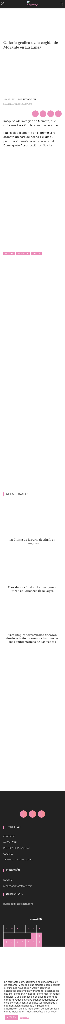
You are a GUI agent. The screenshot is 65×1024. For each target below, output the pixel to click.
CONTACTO (9, 836)
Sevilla (36, 253)
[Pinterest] (50, 113)
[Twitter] (43, 113)
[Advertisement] (32, 459)
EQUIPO (7, 879)
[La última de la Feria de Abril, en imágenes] (32, 519)
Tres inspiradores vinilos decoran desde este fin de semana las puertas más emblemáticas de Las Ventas (32, 638)
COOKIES (8, 853)
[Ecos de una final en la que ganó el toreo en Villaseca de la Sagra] (32, 566)
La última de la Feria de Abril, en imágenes (33, 541)
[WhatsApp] (58, 113)
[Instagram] (32, 814)
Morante (23, 253)
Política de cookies (46, 1011)
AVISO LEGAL (10, 842)
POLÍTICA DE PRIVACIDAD (16, 848)
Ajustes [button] (24, 1017)
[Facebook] (35, 113)
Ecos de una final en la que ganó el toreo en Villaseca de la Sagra (32, 589)
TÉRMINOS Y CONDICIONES (18, 859)
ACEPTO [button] (11, 1017)
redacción (29, 99)
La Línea (9, 253)
